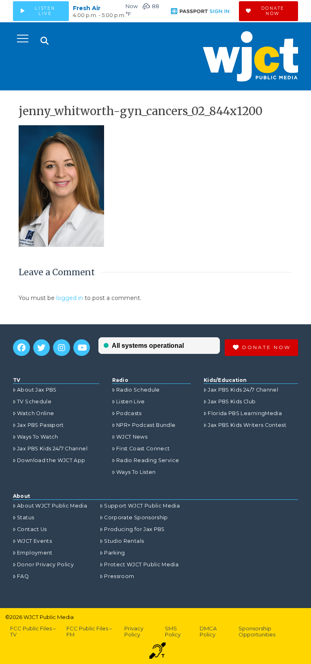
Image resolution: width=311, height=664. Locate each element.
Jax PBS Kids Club (232, 401)
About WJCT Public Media (52, 506)
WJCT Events (34, 541)
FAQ (23, 576)
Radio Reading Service (147, 460)
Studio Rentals (124, 541)
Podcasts (129, 413)
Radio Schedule (138, 390)
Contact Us (32, 529)
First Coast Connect (143, 449)
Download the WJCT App (51, 460)
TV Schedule (34, 401)
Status (25, 517)
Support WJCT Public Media (142, 506)
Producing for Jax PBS (134, 529)
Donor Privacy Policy (45, 564)
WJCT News (131, 437)
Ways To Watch (37, 437)
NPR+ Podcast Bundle (146, 425)
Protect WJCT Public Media (141, 564)
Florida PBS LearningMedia (245, 413)
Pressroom (119, 576)
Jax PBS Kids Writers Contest (247, 425)
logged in (69, 298)
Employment (35, 553)
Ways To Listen (136, 472)
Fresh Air (86, 8)
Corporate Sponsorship (136, 517)
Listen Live (130, 401)
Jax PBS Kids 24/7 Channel (52, 449)
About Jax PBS (37, 390)
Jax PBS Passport (40, 425)
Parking (114, 553)
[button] (22, 38)
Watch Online (35, 413)
